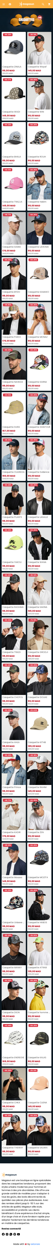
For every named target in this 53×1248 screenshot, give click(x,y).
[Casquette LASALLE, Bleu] (39, 498)
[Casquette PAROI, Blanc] (14, 318)
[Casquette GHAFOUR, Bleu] (39, 408)
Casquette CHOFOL (12, 697)
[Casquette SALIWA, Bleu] (39, 1129)
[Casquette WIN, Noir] (39, 93)
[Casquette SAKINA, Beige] (39, 588)
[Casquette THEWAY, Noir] (14, 1129)
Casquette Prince (11, 787)
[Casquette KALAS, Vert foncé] (39, 1039)
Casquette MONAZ (38, 337)
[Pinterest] (15, 1234)
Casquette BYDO (11, 291)
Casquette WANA (37, 562)
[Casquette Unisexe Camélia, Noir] (14, 904)
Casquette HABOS (37, 922)
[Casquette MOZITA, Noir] (39, 859)
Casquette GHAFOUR (39, 427)
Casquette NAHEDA (12, 381)
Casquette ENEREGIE (13, 1057)
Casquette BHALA (11, 156)
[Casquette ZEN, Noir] (39, 813)
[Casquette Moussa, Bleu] (14, 859)
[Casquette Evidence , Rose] (39, 453)
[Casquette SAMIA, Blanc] (14, 228)
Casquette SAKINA (37, 607)
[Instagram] (7, 1234)
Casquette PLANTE (12, 517)
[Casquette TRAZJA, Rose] (14, 183)
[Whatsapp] (11, 1234)
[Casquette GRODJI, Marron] (39, 633)
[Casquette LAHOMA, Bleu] (39, 228)
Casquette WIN (36, 111)
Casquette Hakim (37, 201)
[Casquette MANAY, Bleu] (14, 949)
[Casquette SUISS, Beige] (14, 408)
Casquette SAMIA (11, 246)
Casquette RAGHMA (13, 607)
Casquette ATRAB (37, 967)
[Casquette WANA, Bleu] (39, 543)
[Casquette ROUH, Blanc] (39, 138)
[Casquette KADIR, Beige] (14, 813)
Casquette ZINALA (11, 66)
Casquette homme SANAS (39, 1012)
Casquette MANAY (12, 967)
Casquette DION (11, 1012)
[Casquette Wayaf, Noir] (39, 48)
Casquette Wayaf (37, 66)
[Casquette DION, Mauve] (14, 994)
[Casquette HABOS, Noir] (39, 904)
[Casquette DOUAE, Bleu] (39, 678)
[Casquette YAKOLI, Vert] (14, 543)
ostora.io (35, 1244)
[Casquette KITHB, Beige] (39, 723)
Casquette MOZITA (38, 877)
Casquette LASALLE (38, 517)
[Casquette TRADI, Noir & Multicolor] (14, 633)
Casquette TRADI (11, 652)
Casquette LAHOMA (38, 246)
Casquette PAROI (11, 337)
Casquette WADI (11, 111)
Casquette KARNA (37, 381)
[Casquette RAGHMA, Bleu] (14, 588)
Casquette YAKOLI (11, 562)
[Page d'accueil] (26, 3)
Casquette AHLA (11, 742)
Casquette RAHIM (37, 787)
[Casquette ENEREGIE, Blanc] (14, 1039)
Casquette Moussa (12, 877)
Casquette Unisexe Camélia (13, 922)
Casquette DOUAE (37, 697)
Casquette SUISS (11, 427)
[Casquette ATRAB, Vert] (39, 949)
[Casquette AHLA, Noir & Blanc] (14, 723)
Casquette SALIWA (38, 1147)
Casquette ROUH (37, 156)
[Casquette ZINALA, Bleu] (14, 48)
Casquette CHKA (11, 1102)
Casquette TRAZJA (12, 201)
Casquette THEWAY (12, 1147)
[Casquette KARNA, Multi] (39, 363)
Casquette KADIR (11, 832)
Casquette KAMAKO (38, 291)
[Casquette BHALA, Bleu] (14, 138)
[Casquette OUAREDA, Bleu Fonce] (14, 453)
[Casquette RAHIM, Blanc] (39, 769)
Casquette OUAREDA (13, 472)
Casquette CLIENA (37, 1102)
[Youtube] (18, 1234)
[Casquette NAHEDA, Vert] (14, 363)
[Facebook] (3, 1234)
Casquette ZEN (36, 832)
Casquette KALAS (37, 1057)
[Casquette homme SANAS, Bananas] (39, 994)
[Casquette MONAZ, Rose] (39, 318)
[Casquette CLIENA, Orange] (39, 1084)
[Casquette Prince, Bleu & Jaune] (14, 769)
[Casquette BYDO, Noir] (14, 273)
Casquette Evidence (38, 472)
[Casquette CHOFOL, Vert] (14, 678)
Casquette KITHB (37, 742)
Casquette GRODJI (38, 652)
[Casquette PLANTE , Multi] (14, 498)
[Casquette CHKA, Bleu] (14, 1084)
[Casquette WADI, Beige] (14, 93)
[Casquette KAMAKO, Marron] (39, 273)
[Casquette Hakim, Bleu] (39, 183)
